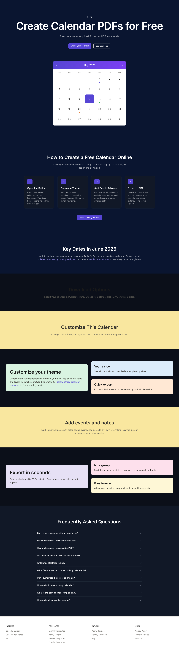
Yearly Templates (56, 635)
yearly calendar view (99, 259)
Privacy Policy (141, 631)
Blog (93, 638)
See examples (102, 46)
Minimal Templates (57, 638)
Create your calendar (80, 46)
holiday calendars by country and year (57, 259)
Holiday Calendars (99, 635)
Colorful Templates (57, 642)
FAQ (7, 638)
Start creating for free (89, 217)
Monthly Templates (57, 631)
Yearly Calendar (98, 631)
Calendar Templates (14, 635)
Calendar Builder (13, 631)
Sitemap (138, 638)
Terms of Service (142, 635)
